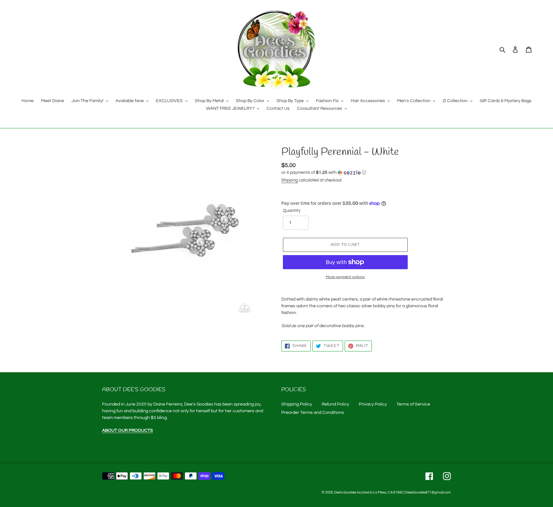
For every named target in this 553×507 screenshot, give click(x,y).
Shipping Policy (296, 404)
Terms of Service (413, 404)
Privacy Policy (373, 404)
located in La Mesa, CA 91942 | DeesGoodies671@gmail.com (404, 492)
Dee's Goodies (345, 492)
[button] (323, 172)
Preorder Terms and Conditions (312, 412)
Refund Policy (335, 404)
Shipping (289, 180)
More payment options (345, 277)
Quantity (292, 210)
